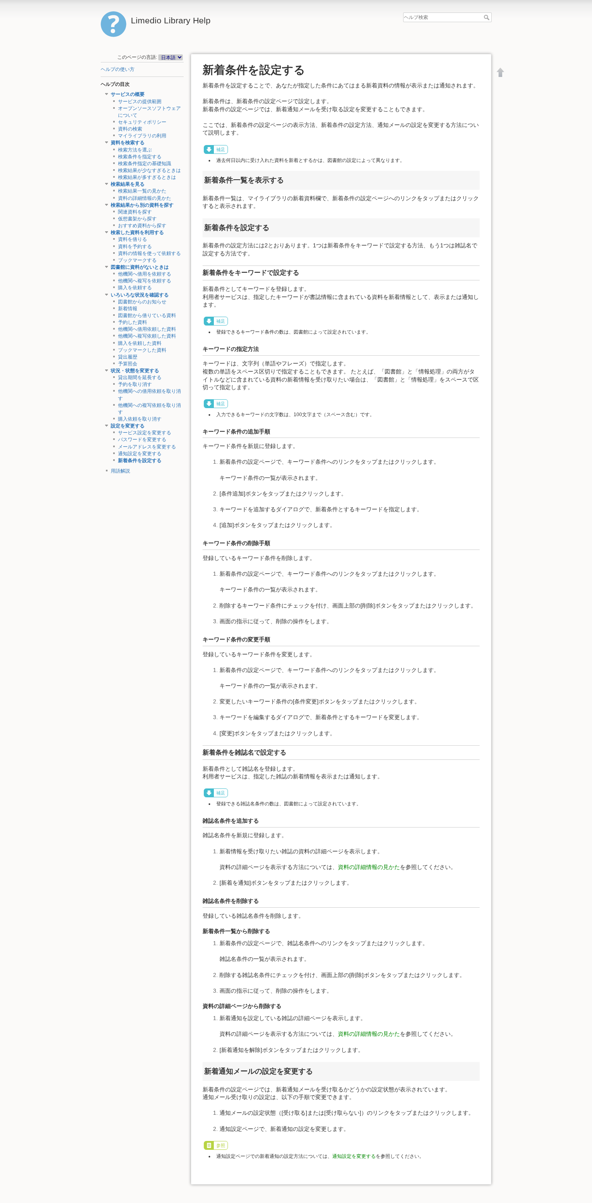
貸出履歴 (127, 357)
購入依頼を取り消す (139, 419)
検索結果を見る (128, 184)
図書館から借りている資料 (147, 315)
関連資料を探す (135, 212)
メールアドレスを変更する (147, 447)
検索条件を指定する (139, 157)
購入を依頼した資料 (139, 343)
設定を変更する (128, 426)
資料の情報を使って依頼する (149, 253)
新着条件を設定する (139, 460)
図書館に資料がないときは (140, 267)
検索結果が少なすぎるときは (149, 170)
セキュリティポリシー (142, 122)
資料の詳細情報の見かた (144, 198)
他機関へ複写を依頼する (144, 281)
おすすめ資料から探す (142, 225)
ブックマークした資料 (142, 350)
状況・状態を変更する (135, 370)
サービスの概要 (128, 94)
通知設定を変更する (139, 453)
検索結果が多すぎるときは (147, 177)
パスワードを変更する (142, 439)
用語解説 (120, 471)
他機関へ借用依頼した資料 (147, 329)
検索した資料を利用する (137, 232)
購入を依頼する (135, 287)
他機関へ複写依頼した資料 (147, 336)
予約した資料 (132, 322)
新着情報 (127, 308)
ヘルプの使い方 (118, 69)
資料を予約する (135, 246)
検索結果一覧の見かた (142, 191)
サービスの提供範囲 (139, 101)
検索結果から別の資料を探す (142, 205)
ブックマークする (137, 260)
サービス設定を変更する (144, 433)
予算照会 (127, 364)
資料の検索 (130, 129)
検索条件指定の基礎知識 (144, 163)
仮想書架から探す (137, 219)
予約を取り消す (135, 384)
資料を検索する (128, 142)
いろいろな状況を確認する (140, 295)
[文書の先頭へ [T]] (500, 72)
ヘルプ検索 (487, 17)
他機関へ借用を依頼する (144, 274)
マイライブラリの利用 (142, 136)
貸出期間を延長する (139, 377)
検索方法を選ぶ (135, 150)
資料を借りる (132, 239)
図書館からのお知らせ (142, 302)
